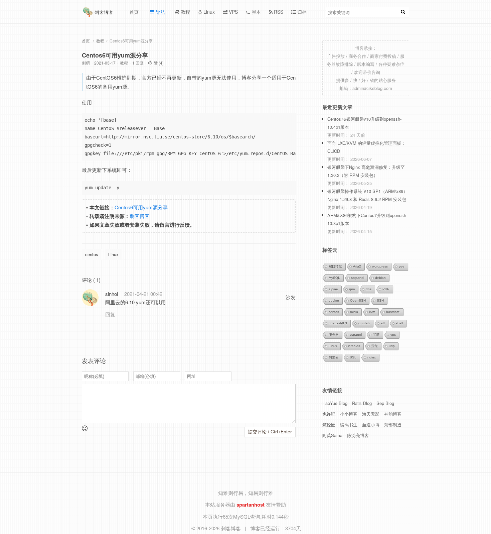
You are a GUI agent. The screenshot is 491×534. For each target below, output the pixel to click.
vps (393, 334)
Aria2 (357, 266)
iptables (354, 346)
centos (91, 254)
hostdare (393, 312)
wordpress (380, 266)
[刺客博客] (99, 13)
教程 (100, 40)
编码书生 (348, 424)
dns (368, 289)
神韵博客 (392, 414)
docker (334, 300)
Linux (113, 254)
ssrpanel (357, 278)
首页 (86, 40)
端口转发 (335, 266)
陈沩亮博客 (358, 435)
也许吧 (328, 414)
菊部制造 (392, 424)
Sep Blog (385, 403)
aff (383, 323)
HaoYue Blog (334, 403)
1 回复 (138, 63)
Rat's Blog (362, 403)
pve (401, 266)
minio (354, 312)
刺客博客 (140, 215)
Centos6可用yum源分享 (115, 55)
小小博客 (348, 414)
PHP (385, 289)
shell (399, 323)
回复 (110, 314)
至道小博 (370, 424)
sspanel (356, 334)
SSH (380, 300)
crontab (364, 323)
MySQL (334, 278)
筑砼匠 (328, 424)
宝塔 (376, 334)
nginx (371, 357)
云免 (374, 346)
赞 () (159, 63)
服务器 (334, 334)
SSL (353, 357)
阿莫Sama (332, 435)
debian (380, 278)
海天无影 (370, 414)
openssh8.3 (338, 323)
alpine (333, 289)
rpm (352, 289)
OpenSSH (358, 300)
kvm (372, 312)
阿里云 (334, 357)
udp (392, 346)
